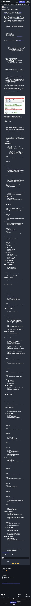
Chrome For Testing (19, 36)
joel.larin (5, 6)
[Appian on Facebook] (7, 597)
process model (7, 583)
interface (3, 583)
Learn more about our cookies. (16, 600)
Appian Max (11, 4)
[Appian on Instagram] (5, 597)
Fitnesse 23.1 (4, 570)
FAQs (18, 596)
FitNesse (19, 16)
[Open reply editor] (15, 558)
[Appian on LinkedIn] (1, 597)
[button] (1, 1)
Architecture (15, 4)
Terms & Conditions (27, 596)
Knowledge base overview (6, 4)
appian (11, 583)
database (14, 583)
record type (18, 583)
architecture (4, 552)
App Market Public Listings (20, 40)
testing (7, 552)
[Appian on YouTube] (3, 597)
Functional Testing (4, 575)
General (3, 571)
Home (1, 4)
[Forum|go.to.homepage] (7, 1)
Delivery (3, 576)
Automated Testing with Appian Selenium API (8, 577)
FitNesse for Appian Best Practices (16, 29)
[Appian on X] (9, 597)
